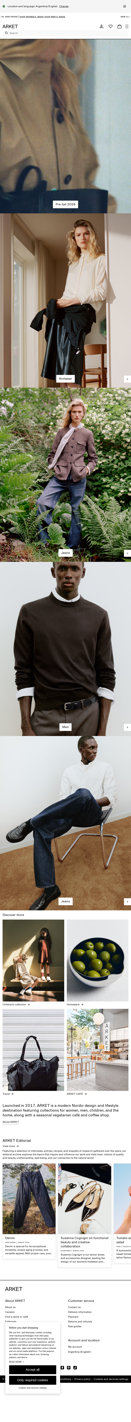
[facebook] (62, 1368)
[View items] (127, 379)
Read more (16, 1361)
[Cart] (119, 26)
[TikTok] (75, 1368)
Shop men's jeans (92, 16)
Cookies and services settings (111, 1379)
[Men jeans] (65, 823)
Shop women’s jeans (69, 16)
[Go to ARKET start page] (10, 26)
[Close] (124, 6)
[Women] (65, 126)
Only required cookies (32, 1380)
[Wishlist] (110, 26)
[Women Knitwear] (65, 300)
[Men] (65, 649)
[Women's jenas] (65, 475)
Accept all (32, 1369)
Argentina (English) (79, 1352)
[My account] (102, 26)
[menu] (126, 26)
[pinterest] (69, 1368)
